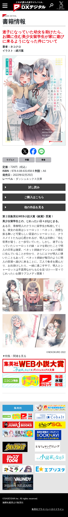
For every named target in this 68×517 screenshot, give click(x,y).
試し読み (34, 187)
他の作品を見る (34, 207)
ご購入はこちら (34, 197)
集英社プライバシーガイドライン (48, 509)
